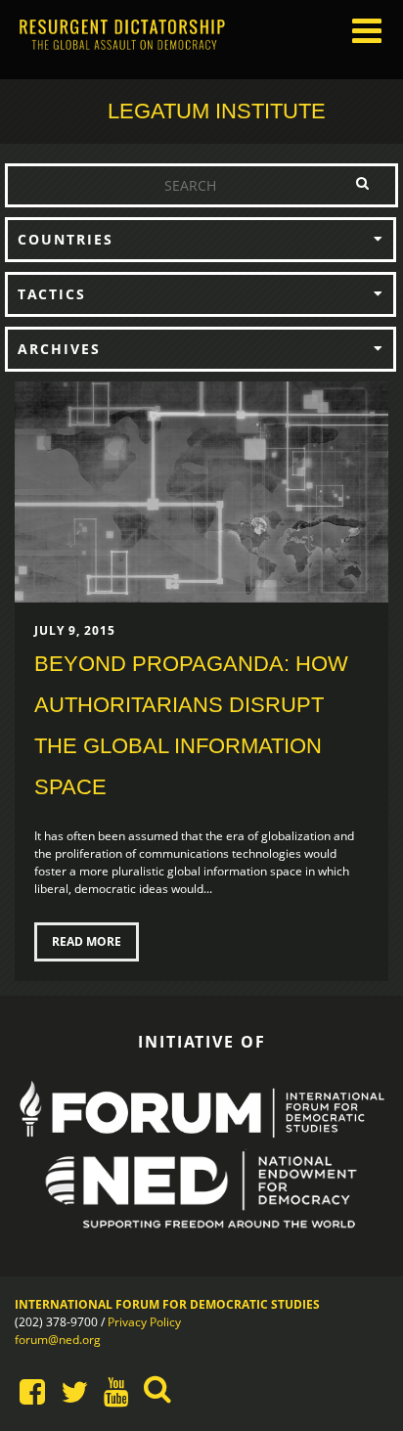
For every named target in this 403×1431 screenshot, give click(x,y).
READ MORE (86, 941)
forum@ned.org (58, 1339)
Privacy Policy (144, 1322)
